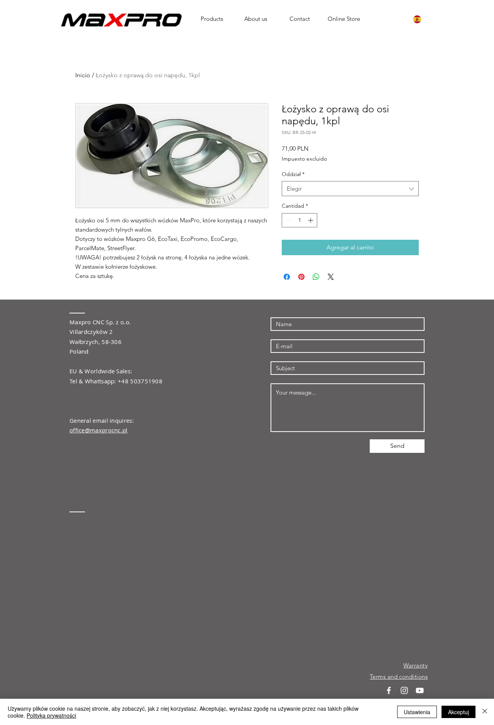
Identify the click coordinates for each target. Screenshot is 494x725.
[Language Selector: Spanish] (422, 19)
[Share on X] (330, 276)
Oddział (293, 174)
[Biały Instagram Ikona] (404, 690)
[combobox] (350, 188)
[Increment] (311, 220)
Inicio (82, 75)
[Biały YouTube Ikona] (420, 690)
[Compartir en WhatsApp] (316, 276)
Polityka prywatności (51, 715)
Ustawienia (417, 712)
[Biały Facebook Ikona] (389, 690)
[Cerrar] (484, 712)
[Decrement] (288, 220)
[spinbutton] (299, 220)
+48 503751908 (140, 381)
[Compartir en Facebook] (286, 276)
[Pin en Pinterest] (301, 276)
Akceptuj (458, 712)
